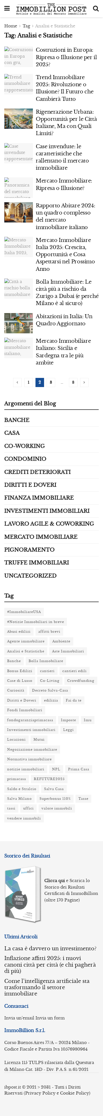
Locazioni (16, 740)
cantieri (47, 671)
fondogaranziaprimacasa (30, 720)
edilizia (51, 700)
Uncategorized (30, 576)
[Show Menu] (7, 8)
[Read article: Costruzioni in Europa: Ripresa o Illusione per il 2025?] (18, 57)
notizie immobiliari (25, 769)
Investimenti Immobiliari (47, 511)
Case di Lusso (19, 681)
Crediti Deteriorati (37, 472)
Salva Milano (19, 799)
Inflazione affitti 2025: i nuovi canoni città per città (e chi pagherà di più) (50, 964)
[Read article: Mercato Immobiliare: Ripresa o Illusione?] (18, 187)
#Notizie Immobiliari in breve (35, 622)
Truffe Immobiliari (36, 563)
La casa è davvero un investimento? (50, 948)
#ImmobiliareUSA (24, 612)
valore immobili (56, 808)
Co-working (24, 446)
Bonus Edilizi (19, 671)
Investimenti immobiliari (31, 730)
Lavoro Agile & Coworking (49, 524)
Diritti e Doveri (30, 485)
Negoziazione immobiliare (32, 750)
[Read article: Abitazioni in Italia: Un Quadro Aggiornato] (18, 323)
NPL (56, 769)
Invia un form (50, 1018)
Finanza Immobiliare (39, 498)
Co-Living (50, 681)
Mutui (39, 740)
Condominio (25, 459)
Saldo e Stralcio (21, 789)
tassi (11, 808)
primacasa (16, 779)
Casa (12, 433)
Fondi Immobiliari (24, 710)
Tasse (83, 799)
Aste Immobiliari (68, 651)
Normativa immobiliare (29, 759)
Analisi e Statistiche (55, 26)
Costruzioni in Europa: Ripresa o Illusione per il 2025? (66, 57)
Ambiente (61, 641)
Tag (26, 26)
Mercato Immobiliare (41, 537)
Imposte (68, 720)
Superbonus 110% (55, 799)
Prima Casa (78, 769)
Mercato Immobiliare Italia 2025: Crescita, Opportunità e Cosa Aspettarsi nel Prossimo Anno (65, 254)
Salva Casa (54, 789)
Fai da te (74, 700)
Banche (16, 420)
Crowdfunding (80, 681)
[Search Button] (96, 8)
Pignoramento (29, 550)
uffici (28, 808)
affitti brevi (49, 632)
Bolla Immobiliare (46, 661)
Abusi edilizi (19, 632)
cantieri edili (74, 671)
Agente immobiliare (26, 641)
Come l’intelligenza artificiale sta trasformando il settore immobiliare (47, 987)
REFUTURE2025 (49, 779)
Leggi (68, 730)
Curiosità (15, 690)
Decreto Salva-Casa (50, 690)
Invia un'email (19, 1018)
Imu (88, 720)
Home (10, 26)
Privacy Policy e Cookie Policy (57, 1093)
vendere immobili (24, 818)
